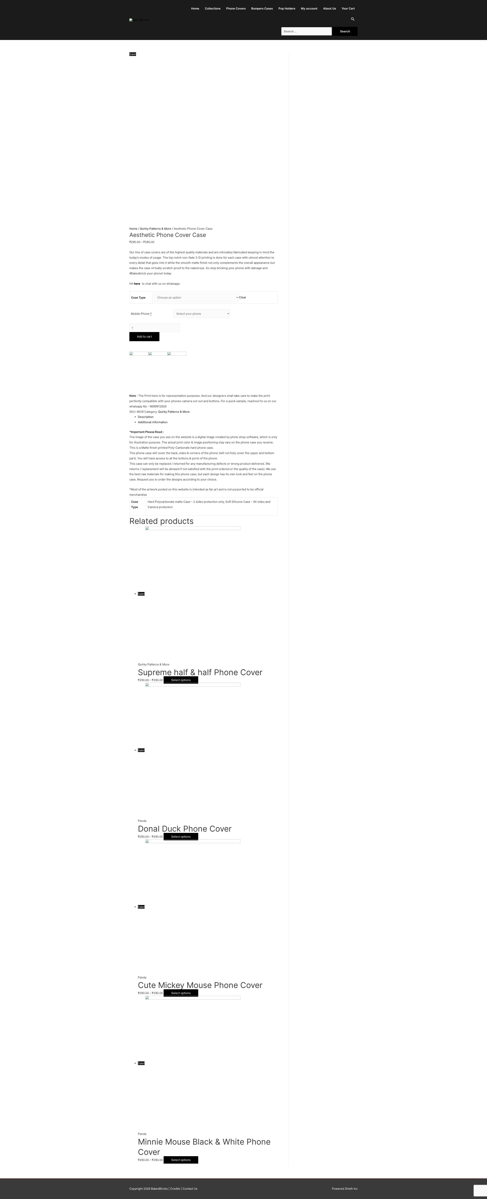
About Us (329, 8)
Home (195, 8)
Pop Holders (287, 8)
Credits (175, 1188)
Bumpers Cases (262, 8)
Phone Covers (236, 8)
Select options (181, 680)
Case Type (138, 297)
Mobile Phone (141, 313)
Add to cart (144, 336)
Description (146, 417)
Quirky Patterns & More (155, 228)
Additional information (153, 422)
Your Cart (348, 8)
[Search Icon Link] (353, 20)
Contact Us (189, 1188)
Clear (242, 297)
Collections (212, 8)
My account (309, 8)
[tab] (208, 417)
